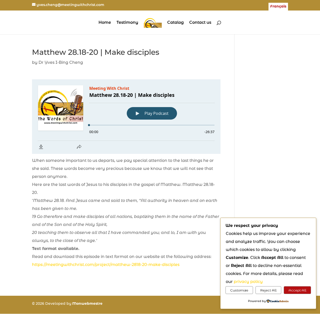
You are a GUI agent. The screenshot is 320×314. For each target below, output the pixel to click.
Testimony (127, 23)
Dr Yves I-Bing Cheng (60, 62)
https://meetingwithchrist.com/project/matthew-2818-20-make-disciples (106, 264)
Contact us (200, 23)
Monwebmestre (87, 303)
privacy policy (248, 281)
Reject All (268, 290)
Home (104, 23)
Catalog (175, 23)
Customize (239, 290)
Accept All (297, 290)
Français (278, 7)
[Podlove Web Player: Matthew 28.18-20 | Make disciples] (126, 116)
